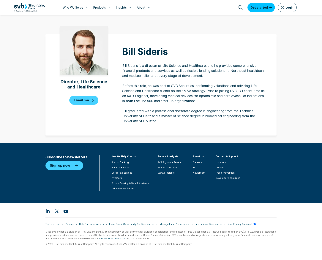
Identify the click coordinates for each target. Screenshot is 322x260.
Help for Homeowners (91, 224)
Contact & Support (227, 156)
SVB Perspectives (167, 167)
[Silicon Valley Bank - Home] (29, 7)
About (141, 7)
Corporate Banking (121, 172)
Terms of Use (52, 224)
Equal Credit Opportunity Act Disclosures (131, 224)
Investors (116, 178)
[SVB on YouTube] (65, 210)
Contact (220, 167)
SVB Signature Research (170, 162)
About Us (198, 156)
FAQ (195, 167)
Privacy (70, 224)
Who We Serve (73, 7)
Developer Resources (228, 178)
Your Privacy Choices (240, 224)
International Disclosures (208, 224)
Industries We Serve (122, 188)
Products (99, 7)
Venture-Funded (120, 167)
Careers (197, 162)
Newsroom (199, 172)
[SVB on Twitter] (56, 210)
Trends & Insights (167, 156)
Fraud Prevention (225, 172)
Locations (221, 162)
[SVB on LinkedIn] (47, 210)
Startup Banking (120, 162)
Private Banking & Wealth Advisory (130, 183)
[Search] (240, 7)
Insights (121, 7)
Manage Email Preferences (175, 224)
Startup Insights (166, 172)
